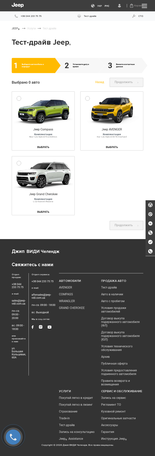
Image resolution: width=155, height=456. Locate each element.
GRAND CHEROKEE (72, 308)
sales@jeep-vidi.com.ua (19, 302)
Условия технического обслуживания (117, 348)
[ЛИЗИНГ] (150, 233)
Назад (99, 82)
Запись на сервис (113, 398)
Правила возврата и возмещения (115, 382)
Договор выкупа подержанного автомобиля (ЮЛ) (120, 336)
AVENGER (65, 287)
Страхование (68, 411)
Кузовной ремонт (113, 411)
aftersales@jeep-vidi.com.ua (41, 296)
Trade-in (64, 418)
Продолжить (124, 82)
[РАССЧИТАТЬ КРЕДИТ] (150, 223)
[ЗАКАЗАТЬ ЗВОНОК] (150, 251)
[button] (136, 6)
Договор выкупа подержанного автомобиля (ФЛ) (120, 321)
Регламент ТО (111, 404)
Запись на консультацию (77, 432)
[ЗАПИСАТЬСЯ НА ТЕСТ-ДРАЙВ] (150, 205)
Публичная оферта (114, 363)
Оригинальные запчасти (118, 418)
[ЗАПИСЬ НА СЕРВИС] (150, 214)
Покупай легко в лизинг (76, 404)
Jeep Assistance (71, 438)
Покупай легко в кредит (76, 398)
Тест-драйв (109, 287)
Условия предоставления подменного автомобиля (119, 372)
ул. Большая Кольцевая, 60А (19, 353)
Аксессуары (109, 425)
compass (66, 294)
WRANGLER (67, 301)
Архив (105, 357)
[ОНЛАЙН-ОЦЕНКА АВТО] (150, 242)
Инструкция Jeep (114, 438)
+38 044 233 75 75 (17, 286)
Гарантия (107, 432)
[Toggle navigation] (144, 6)
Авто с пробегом (113, 301)
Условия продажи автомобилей (113, 309)
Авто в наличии (112, 294)
